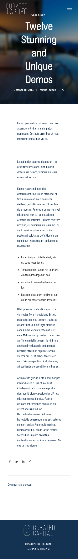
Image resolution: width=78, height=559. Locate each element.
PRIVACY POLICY (32, 543)
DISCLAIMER (47, 543)
